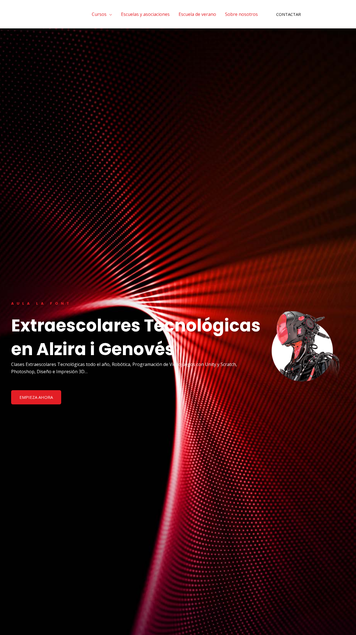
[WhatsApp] (342, 14)
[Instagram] (325, 14)
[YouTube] (334, 14)
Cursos (99, 14)
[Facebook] (317, 14)
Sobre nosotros (241, 14)
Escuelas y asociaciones (145, 14)
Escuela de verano (197, 14)
